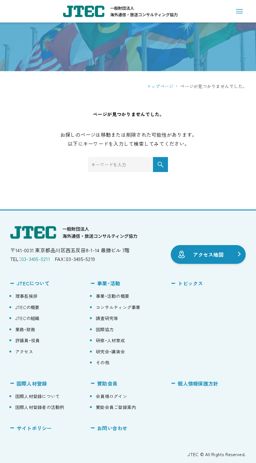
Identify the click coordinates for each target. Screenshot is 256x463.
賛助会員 (107, 383)
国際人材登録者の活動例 (39, 407)
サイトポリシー (34, 428)
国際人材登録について (37, 396)
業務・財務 (25, 329)
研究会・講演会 (110, 351)
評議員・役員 (27, 340)
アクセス (24, 351)
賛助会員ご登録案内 (116, 407)
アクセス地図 (208, 254)
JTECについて (33, 283)
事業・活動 (108, 283)
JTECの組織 (27, 318)
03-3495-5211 (35, 259)
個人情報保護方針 (198, 383)
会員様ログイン (111, 396)
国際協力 (105, 329)
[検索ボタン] (160, 164)
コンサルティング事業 (118, 307)
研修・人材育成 (110, 340)
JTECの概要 (27, 307)
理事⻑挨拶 (26, 296)
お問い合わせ (112, 428)
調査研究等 (107, 318)
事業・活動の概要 (112, 296)
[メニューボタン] (239, 11)
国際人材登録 (32, 383)
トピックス (190, 283)
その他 (102, 362)
